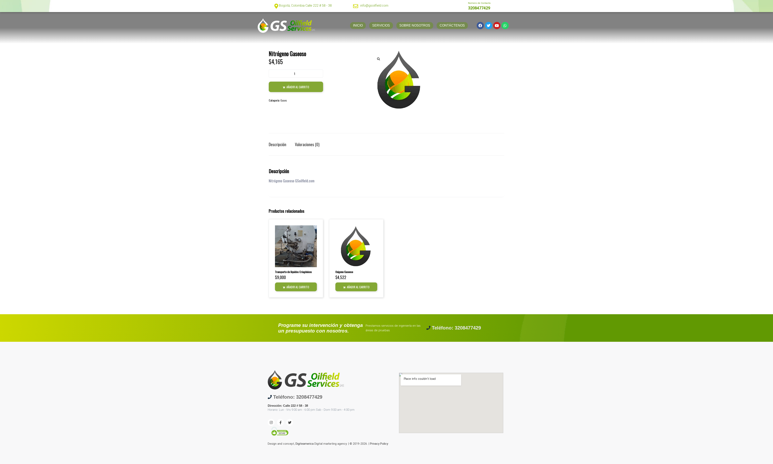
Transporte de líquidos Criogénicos (293, 272)
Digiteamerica (305, 444)
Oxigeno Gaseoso (344, 272)
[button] (378, 59)
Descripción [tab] (277, 144)
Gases (283, 100)
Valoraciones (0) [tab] (307, 144)
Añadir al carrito (297, 87)
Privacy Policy (379, 444)
